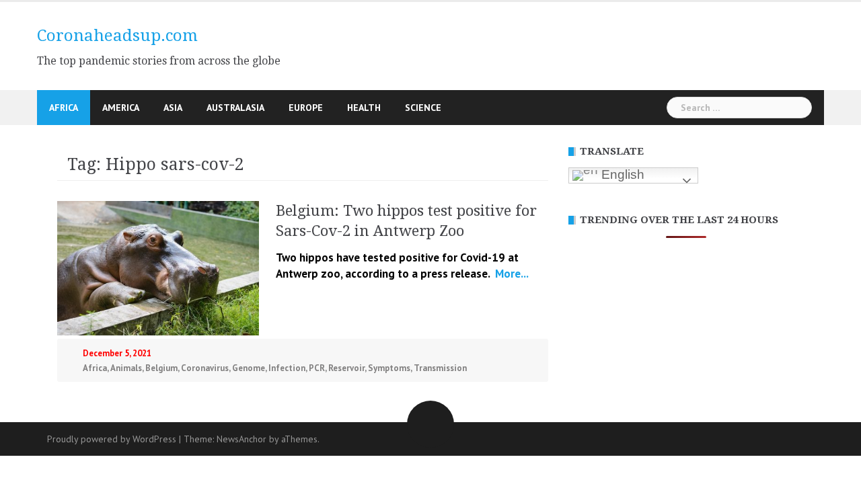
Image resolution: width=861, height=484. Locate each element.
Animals (126, 368)
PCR (317, 368)
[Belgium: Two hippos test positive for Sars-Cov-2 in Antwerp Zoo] (158, 266)
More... (510, 273)
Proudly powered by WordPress (111, 439)
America (120, 108)
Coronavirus (205, 368)
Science (423, 108)
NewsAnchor (241, 439)
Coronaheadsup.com (117, 35)
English (621, 174)
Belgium (161, 368)
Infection (286, 368)
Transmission (440, 368)
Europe (306, 108)
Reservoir (346, 368)
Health (364, 108)
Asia (172, 108)
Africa (63, 108)
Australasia (235, 108)
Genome (248, 368)
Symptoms (389, 368)
